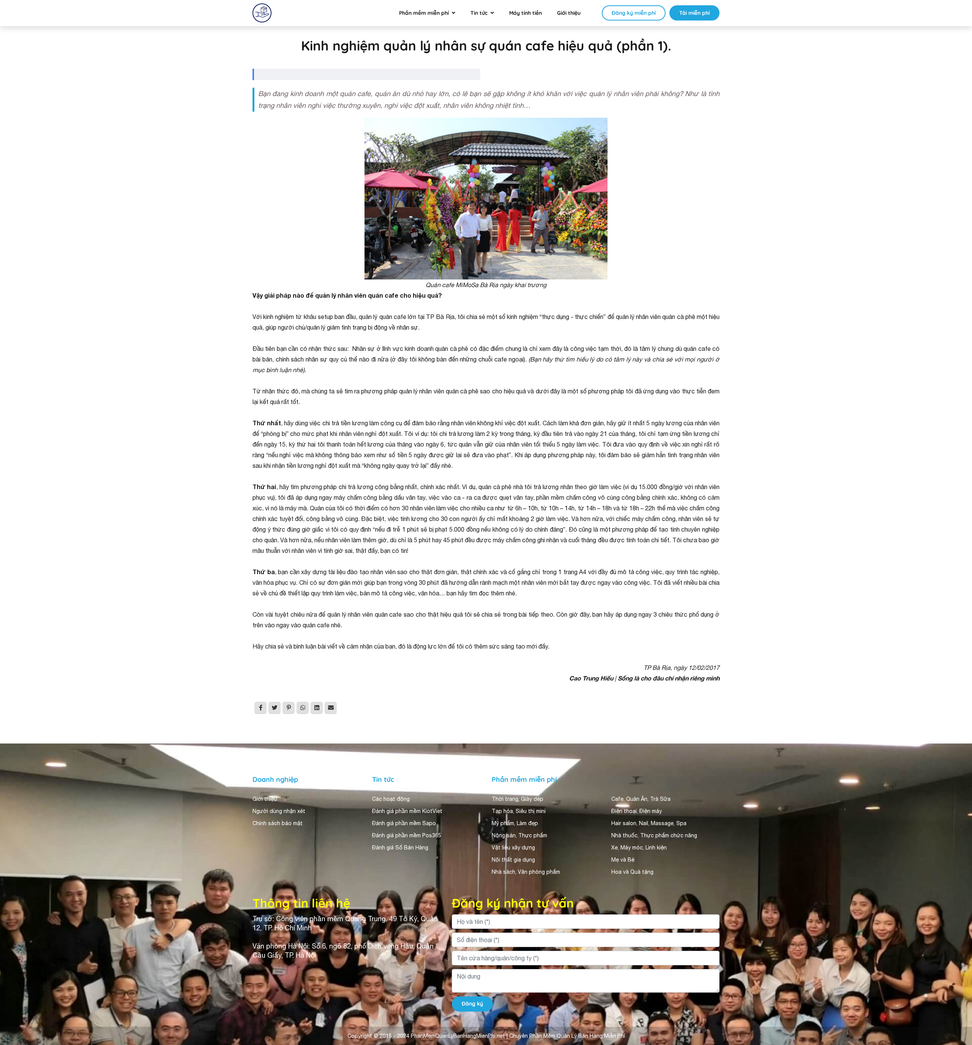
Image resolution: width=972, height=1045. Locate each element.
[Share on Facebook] (260, 708)
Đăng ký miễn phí (634, 12)
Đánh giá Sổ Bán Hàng (400, 848)
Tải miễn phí (694, 12)
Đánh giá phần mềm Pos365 (406, 835)
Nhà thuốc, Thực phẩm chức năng (654, 835)
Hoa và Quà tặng (632, 872)
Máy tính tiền (525, 12)
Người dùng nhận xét (278, 811)
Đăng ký (472, 1003)
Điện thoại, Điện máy (636, 811)
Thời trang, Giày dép (517, 799)
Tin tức (479, 12)
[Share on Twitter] (274, 708)
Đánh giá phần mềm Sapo (404, 823)
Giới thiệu (569, 12)
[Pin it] (288, 708)
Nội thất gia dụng (513, 860)
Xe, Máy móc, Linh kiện (639, 848)
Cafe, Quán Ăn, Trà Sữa (641, 799)
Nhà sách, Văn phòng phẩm (526, 872)
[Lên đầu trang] (955, 971)
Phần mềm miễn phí (424, 12)
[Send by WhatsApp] (303, 708)
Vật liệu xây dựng (513, 848)
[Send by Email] (331, 708)
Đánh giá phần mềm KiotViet (407, 811)
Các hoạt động (391, 799)
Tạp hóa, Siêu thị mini (519, 811)
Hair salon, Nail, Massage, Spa (648, 823)
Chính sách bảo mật (277, 823)
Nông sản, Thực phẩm (519, 835)
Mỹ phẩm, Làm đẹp (515, 823)
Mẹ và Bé (622, 860)
